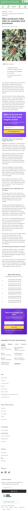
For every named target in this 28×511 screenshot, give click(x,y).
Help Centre (4, 378)
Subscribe (14, 327)
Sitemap (3, 441)
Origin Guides (4, 455)
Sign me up (14, 491)
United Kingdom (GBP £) (9, 502)
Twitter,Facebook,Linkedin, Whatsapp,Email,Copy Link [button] (14, 280)
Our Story (3, 411)
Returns (3, 386)
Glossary (3, 461)
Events (2, 416)
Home (5, 11)
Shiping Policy (4, 438)
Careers (3, 408)
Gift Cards (3, 419)
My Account (4, 389)
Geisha (14, 153)
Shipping (11, 507)
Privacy (2, 507)
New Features (4, 433)
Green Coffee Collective (9, 505)
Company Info (22, 507)
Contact (3, 380)
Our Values (4, 414)
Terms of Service (5, 436)
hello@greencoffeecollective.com (9, 394)
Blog (2, 458)
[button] (2, 6)
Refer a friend (4, 391)
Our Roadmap (4, 430)
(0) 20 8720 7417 (5, 397)
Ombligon (10, 167)
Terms (6, 507)
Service (15, 507)
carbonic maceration (15, 205)
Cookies (4, 509)
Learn (10, 11)
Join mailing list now (14, 131)
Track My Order (5, 383)
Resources (3, 452)
